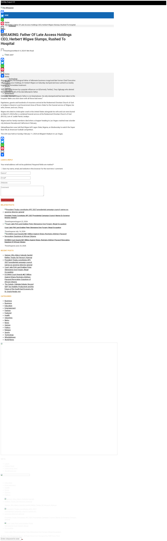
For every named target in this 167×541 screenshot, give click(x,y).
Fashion (8, 311)
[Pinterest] (38, 69)
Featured (8, 313)
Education (8, 306)
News (7, 76)
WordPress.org (10, 471)
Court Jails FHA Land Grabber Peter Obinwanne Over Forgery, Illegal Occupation (33, 227)
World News (9, 61)
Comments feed (11, 468)
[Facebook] (38, 59)
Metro (7, 320)
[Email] (38, 72)
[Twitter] (38, 62)
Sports (7, 332)
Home (6, 15)
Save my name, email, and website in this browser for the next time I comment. (33, 169)
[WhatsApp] (38, 66)
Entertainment (10, 67)
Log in (7, 464)
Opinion (7, 325)
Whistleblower (10, 337)
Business (8, 301)
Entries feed (9, 466)
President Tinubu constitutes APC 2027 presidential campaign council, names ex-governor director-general (18, 262)
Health (7, 30)
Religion (8, 330)
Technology (13, 79)
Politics (7, 327)
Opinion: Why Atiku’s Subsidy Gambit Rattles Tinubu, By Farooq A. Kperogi (31, 505)
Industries (8, 318)
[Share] (38, 75)
